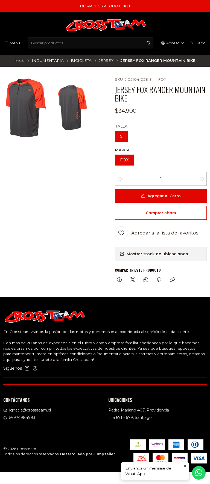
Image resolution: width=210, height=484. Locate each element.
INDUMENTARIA (48, 61)
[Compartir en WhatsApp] (145, 280)
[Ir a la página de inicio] (105, 26)
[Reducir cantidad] (119, 179)
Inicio (19, 61)
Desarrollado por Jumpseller (87, 454)
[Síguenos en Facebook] (35, 368)
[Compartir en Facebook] (119, 280)
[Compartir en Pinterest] (159, 280)
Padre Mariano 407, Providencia (138, 410)
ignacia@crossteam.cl (30, 410)
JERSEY (106, 61)
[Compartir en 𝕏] (132, 280)
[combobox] (90, 42)
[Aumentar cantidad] (201, 179)
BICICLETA (81, 61)
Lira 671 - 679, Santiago (130, 417)
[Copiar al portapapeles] (172, 280)
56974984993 (22, 417)
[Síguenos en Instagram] (27, 368)
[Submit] (148, 42)
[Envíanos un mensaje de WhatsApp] (199, 473)
